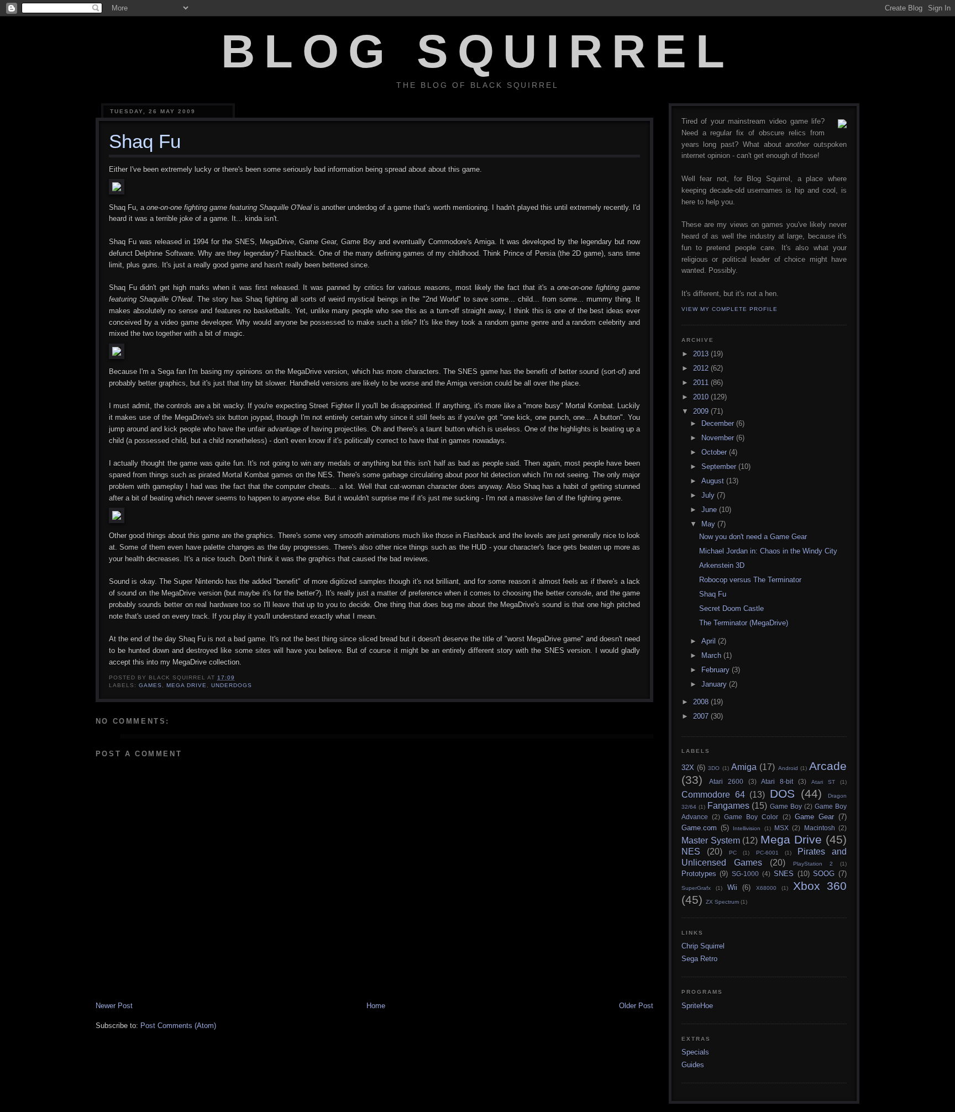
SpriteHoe (697, 1006)
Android (788, 768)
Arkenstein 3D (721, 565)
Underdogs (231, 685)
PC (733, 853)
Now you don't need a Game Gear (753, 537)
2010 (702, 397)
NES (690, 851)
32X (687, 767)
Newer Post (114, 1006)
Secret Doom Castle (731, 608)
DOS (782, 793)
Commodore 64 (713, 794)
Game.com (699, 828)
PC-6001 (767, 853)
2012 (702, 368)
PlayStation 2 (813, 864)
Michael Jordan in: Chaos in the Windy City (768, 551)
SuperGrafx (696, 888)
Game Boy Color (751, 816)
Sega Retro (699, 959)
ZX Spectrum (722, 902)
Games (150, 685)
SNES (784, 873)
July (709, 495)
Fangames (728, 805)
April (709, 641)
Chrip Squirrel (703, 946)
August (713, 481)
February (716, 670)
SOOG (824, 873)
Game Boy (786, 806)
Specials (695, 1052)
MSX (781, 827)
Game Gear (814, 817)
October (715, 452)
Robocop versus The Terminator (750, 580)
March (712, 655)
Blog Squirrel (477, 51)
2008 (702, 702)
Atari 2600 (726, 781)
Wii (732, 887)
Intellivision (746, 828)
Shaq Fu (712, 594)
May (709, 524)
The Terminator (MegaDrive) (743, 623)
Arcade (828, 766)
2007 (702, 716)
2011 (702, 382)
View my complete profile (729, 309)
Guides (692, 1065)
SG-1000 (745, 873)
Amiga (744, 767)
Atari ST (823, 782)
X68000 (766, 888)
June (710, 509)
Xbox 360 (820, 885)
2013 (702, 354)
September (719, 466)
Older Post (636, 1006)
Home (375, 1006)
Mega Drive (186, 685)
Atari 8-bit (777, 781)
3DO (714, 768)
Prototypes (698, 873)
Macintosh (819, 827)
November (718, 438)
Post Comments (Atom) (178, 1025)
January (715, 684)
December (718, 423)
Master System (710, 840)
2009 (702, 411)
